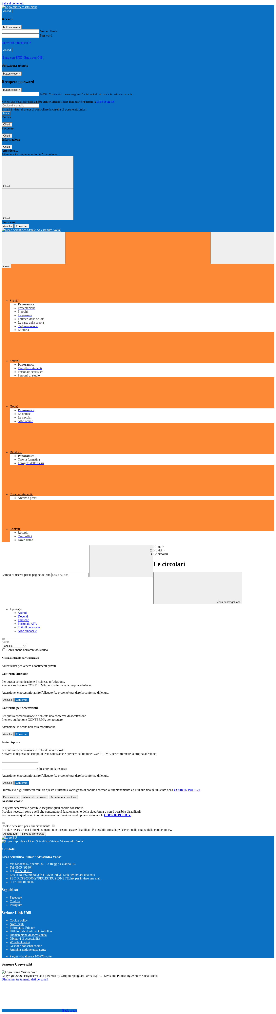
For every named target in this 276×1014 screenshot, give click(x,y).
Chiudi (7, 124)
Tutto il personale (29, 627)
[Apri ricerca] (242, 248)
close (6, 266)
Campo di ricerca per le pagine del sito (26, 574)
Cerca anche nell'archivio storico (27, 650)
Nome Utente (48, 31)
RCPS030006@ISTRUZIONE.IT (57, 874)
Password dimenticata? (16, 42)
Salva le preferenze (33, 833)
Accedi (7, 11)
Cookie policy (19, 920)
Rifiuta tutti (34, 797)
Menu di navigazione (228, 602)
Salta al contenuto (13, 3)
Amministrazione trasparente (28, 949)
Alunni (22, 612)
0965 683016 (23, 871)
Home (157, 546)
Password (46, 35)
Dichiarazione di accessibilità (28, 935)
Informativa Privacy (22, 927)
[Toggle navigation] (33, 248)
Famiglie (23, 620)
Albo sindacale (27, 631)
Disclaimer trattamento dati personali (25, 979)
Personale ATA (27, 623)
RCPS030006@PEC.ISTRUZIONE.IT (58, 878)
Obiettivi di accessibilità (25, 938)
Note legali (17, 924)
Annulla (7, 226)
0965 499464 (23, 867)
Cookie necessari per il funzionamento (26, 826)
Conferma (21, 226)
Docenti (23, 616)
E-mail (44, 94)
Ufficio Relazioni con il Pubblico (31, 931)
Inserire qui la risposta (53, 768)
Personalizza (10, 797)
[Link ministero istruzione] (19, 7)
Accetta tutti (63, 797)
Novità (157, 550)
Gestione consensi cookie (26, 946)
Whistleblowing (20, 942)
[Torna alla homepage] (138, 230)
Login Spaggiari (105, 101)
